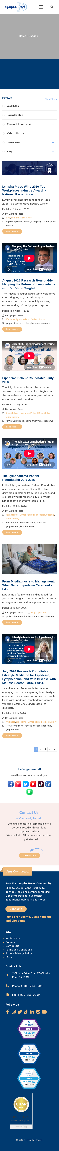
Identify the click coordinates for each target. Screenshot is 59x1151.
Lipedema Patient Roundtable (35, 413)
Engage (33, 35)
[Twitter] (20, 1012)
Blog (10, 151)
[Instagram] (13, 1012)
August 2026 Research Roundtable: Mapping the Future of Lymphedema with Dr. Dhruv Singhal (28, 284)
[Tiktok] (26, 1012)
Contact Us (12, 945)
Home (22, 35)
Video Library (15, 133)
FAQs (8, 956)
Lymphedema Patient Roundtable (37, 514)
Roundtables (15, 114)
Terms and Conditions (18, 949)
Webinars (13, 105)
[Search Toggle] (52, 7)
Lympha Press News (21, 217)
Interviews (13, 142)
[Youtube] (44, 1012)
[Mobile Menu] (41, 7)
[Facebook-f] (7, 1012)
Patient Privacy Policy (18, 953)
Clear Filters (50, 99)
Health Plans (12, 938)
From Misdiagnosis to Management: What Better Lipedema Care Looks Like (28, 585)
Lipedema (42, 612)
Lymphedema (23, 319)
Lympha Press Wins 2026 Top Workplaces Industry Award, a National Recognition (24, 190)
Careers (10, 942)
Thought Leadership (19, 124)
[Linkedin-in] (32, 1012)
